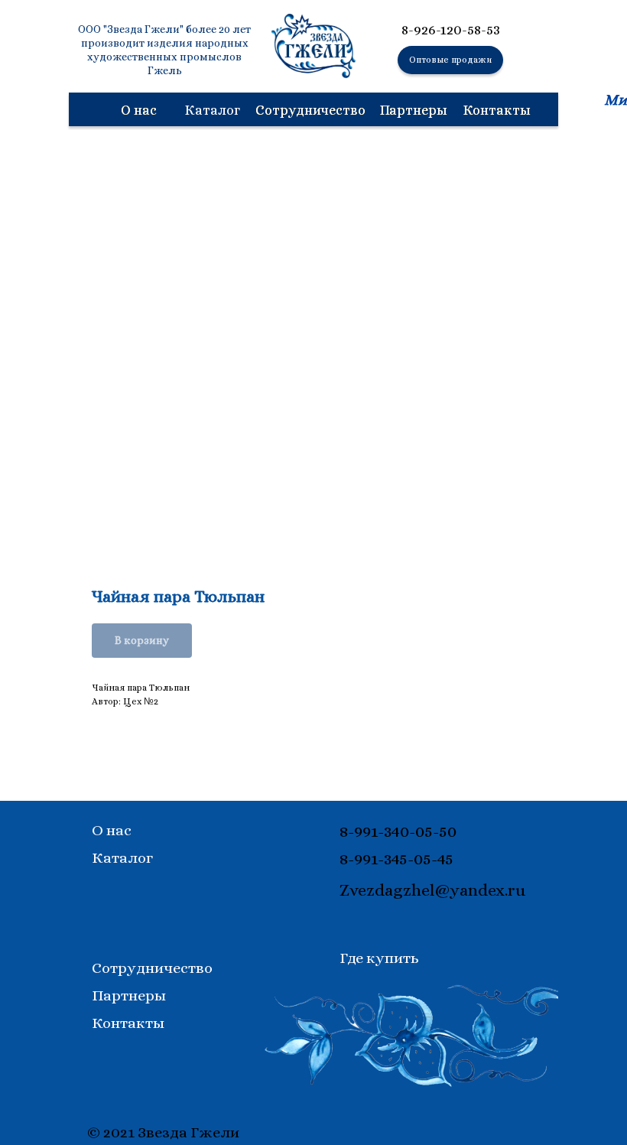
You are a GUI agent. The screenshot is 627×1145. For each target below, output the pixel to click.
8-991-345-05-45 (396, 858)
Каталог (122, 858)
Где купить (379, 958)
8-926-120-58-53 (450, 29)
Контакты (497, 110)
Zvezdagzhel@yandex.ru (432, 889)
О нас (139, 110)
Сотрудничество (310, 110)
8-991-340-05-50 (397, 831)
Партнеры (413, 110)
